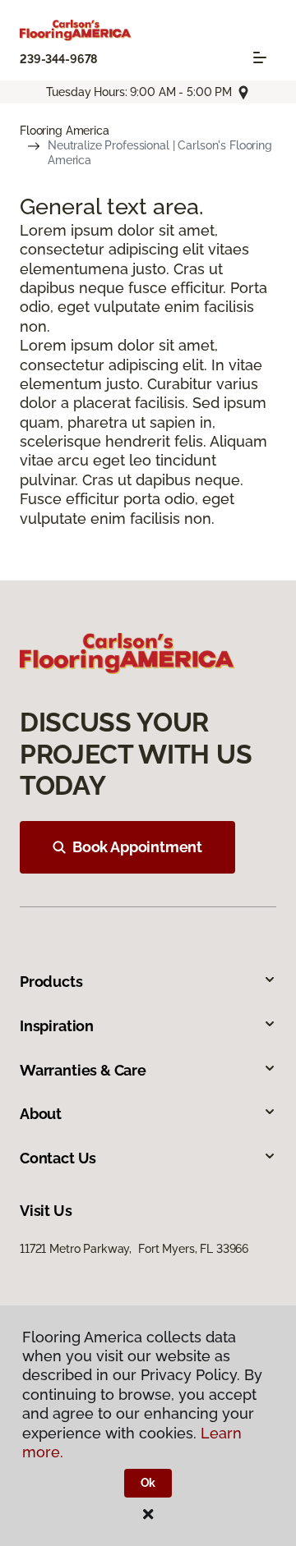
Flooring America (64, 130)
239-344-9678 (58, 59)
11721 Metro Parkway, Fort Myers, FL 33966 (134, 1248)
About (41, 1113)
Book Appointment (137, 847)
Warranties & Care (83, 1070)
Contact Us (58, 1158)
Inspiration (57, 1025)
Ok (148, 1482)
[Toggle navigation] (259, 57)
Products (51, 981)
